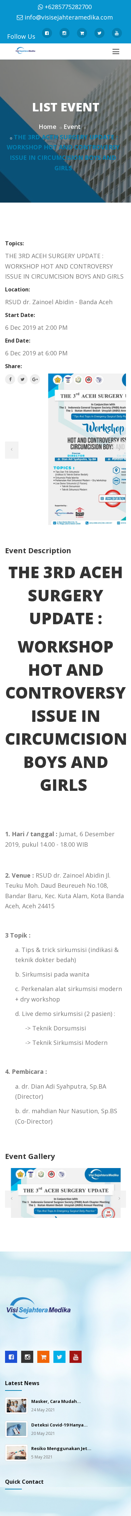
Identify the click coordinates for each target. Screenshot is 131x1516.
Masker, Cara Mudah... (56, 1401)
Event (72, 126)
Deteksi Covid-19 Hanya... (59, 1425)
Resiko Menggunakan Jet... (61, 1448)
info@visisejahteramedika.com (69, 17)
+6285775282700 (68, 7)
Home (47, 126)
